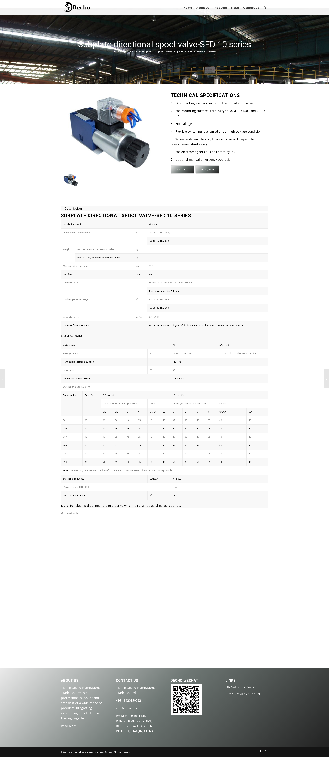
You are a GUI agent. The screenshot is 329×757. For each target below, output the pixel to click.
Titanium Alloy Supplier (243, 694)
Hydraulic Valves (164, 51)
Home (130, 51)
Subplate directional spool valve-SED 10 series (164, 44)
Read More (69, 726)
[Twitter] (260, 751)
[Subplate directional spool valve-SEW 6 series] (326, 378)
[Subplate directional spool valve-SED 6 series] (2, 378)
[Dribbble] (265, 751)
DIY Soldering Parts (240, 687)
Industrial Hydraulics (145, 51)
